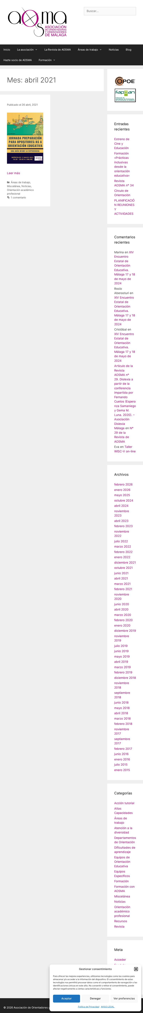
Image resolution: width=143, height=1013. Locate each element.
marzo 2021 (122, 584)
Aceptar (66, 998)
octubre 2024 (123, 500)
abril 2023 (121, 521)
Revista (119, 926)
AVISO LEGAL (108, 1006)
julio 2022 (121, 541)
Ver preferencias (124, 998)
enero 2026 (122, 490)
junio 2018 (121, 702)
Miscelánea (13, 186)
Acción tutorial (124, 803)
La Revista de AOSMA (57, 49)
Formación (45, 60)
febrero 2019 (123, 672)
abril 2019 (121, 661)
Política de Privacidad (88, 1006)
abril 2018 (121, 713)
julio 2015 (120, 764)
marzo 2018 (122, 718)
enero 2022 (122, 557)
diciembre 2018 (125, 678)
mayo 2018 (122, 708)
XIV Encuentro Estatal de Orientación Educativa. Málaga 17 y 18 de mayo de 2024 (124, 311)
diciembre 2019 (125, 630)
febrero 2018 (123, 724)
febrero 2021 (123, 589)
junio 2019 (121, 651)
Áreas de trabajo (88, 49)
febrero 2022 (123, 552)
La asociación (25, 49)
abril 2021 (121, 578)
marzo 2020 (122, 615)
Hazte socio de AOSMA (17, 60)
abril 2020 (121, 609)
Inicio (6, 49)
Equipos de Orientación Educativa (122, 862)
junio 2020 (121, 604)
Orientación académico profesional (122, 911)
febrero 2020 (123, 620)
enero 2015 (122, 770)
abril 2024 (121, 505)
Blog (128, 49)
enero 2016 (122, 759)
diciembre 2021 (125, 562)
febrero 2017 (123, 748)
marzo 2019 (122, 667)
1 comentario (18, 197)
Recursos (120, 921)
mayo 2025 (122, 495)
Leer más (13, 173)
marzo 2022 (122, 546)
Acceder (120, 959)
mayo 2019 (122, 656)
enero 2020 (122, 625)
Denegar (95, 998)
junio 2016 (121, 754)
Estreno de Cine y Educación (121, 143)
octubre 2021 (123, 568)
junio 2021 (121, 573)
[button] (136, 969)
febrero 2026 (123, 484)
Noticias (114, 49)
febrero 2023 (123, 526)
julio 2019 (121, 646)
